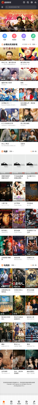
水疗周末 (17, 203)
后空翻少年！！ (6, 103)
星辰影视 (6, 2)
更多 (34, 44)
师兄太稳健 (30, 290)
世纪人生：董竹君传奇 (8, 62)
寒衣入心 (17, 344)
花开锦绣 (4, 371)
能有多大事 (30, 317)
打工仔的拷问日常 (7, 123)
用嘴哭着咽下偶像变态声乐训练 (5, 178)
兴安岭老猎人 (18, 290)
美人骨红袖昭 (25, 123)
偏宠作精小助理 (6, 83)
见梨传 (23, 144)
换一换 (34, 151)
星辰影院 (5, 382)
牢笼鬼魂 (30, 203)
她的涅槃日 (30, 371)
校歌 (22, 83)
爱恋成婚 (17, 230)
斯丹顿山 (4, 230)
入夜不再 (4, 203)
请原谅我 (17, 257)
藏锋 (2, 344)
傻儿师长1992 (25, 62)
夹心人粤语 (5, 144)
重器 (28, 344)
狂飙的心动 (30, 257)
